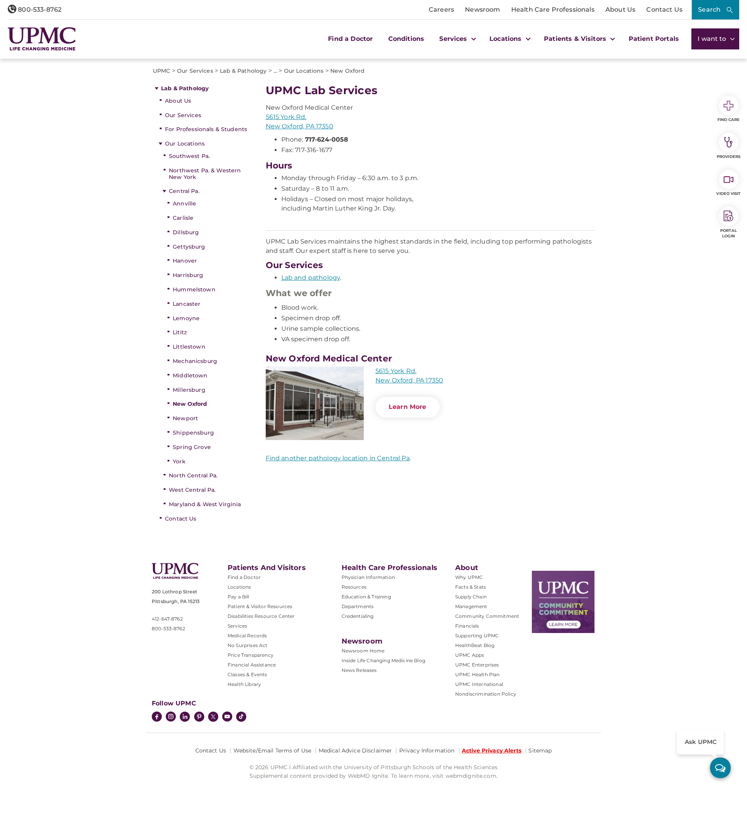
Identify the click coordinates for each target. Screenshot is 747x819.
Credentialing (358, 616)
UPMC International (479, 684)
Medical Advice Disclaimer (355, 750)
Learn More (407, 406)
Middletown (190, 375)
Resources (354, 587)
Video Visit (728, 193)
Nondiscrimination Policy (485, 694)
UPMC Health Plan (477, 674)
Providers (728, 156)
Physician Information (368, 577)
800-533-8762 (38, 9)
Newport (185, 418)
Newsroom (482, 9)
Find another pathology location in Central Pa (338, 458)
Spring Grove (192, 447)
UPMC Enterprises (477, 665)
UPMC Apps (469, 655)
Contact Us (664, 9)
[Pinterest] (199, 717)
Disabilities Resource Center (261, 616)
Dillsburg (186, 232)
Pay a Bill (238, 597)
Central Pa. (184, 191)
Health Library (244, 684)
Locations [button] (506, 38)
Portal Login (728, 233)
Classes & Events (247, 674)
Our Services (183, 115)
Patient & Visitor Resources (260, 606)
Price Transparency (251, 655)
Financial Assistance (252, 665)
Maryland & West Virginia (205, 504)
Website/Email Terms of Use (272, 750)
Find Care (728, 119)
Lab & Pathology (185, 88)
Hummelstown (194, 289)
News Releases (359, 670)
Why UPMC (469, 577)
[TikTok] (241, 717)
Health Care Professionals (552, 9)
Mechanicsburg (195, 361)
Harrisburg (188, 275)
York (179, 461)
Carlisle (183, 217)
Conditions (406, 38)
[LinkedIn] (185, 717)
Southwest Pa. (189, 156)
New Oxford (190, 403)
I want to (713, 38)
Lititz (180, 332)
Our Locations (185, 143)
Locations (239, 587)
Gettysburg (189, 246)
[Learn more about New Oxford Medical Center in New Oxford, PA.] (315, 403)
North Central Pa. (193, 475)
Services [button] (454, 38)
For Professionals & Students (206, 129)
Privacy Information (427, 750)
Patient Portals (654, 38)
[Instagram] (171, 717)
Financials (467, 626)
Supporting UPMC (477, 635)
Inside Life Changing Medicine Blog (383, 660)
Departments (358, 606)
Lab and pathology (310, 277)
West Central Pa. (192, 489)
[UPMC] (42, 39)
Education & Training (366, 597)
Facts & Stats (470, 587)
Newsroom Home (363, 651)
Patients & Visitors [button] (576, 38)
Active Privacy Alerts (491, 750)
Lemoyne (186, 318)
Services (237, 626)
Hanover (185, 260)
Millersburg (189, 389)
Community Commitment (487, 616)
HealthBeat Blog (474, 645)
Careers (441, 9)
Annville (184, 203)
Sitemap (540, 750)
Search (709, 9)
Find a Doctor (350, 38)
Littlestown (189, 346)
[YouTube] (227, 717)
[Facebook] (157, 717)
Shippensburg (193, 432)
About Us (620, 9)
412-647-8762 (167, 619)
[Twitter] (213, 717)
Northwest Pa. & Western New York (205, 174)
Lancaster (186, 303)
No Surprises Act (248, 645)
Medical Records (247, 635)
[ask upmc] (720, 768)
